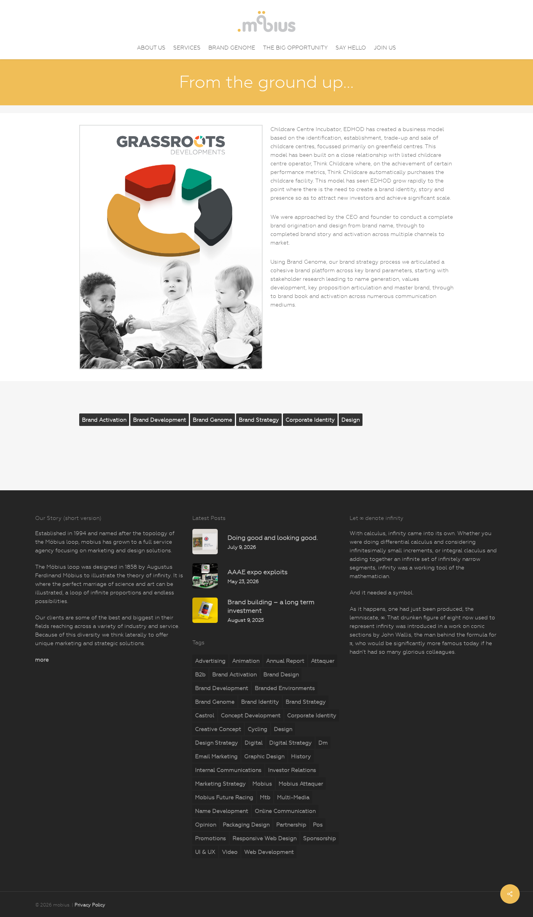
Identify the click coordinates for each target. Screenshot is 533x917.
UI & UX (205, 852)
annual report (285, 661)
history (301, 756)
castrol (204, 715)
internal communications (228, 770)
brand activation (104, 420)
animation (245, 661)
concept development (251, 715)
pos (318, 824)
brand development (159, 420)
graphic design (264, 756)
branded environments (285, 688)
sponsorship (319, 838)
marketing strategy (220, 783)
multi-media (293, 797)
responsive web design (265, 838)
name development (221, 811)
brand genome (212, 420)
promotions (210, 838)
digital (254, 743)
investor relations (292, 770)
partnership (291, 824)
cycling (257, 729)
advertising (210, 661)
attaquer (322, 661)
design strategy (216, 743)
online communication (285, 811)
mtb (265, 797)
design (350, 420)
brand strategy (259, 420)
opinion (205, 824)
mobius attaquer (301, 783)
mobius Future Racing (224, 797)
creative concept (218, 729)
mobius (262, 783)
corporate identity (310, 420)
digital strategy (290, 743)
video (230, 852)
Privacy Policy (90, 905)
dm (323, 743)
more (42, 659)
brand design (281, 674)
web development (269, 852)
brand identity (260, 702)
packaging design (246, 824)
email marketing (216, 756)
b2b (200, 674)
